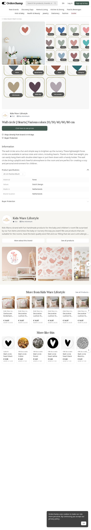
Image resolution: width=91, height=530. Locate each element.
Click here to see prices (25, 128)
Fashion (65, 13)
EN (63, 3)
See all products (67, 240)
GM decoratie (23, 351)
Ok (84, 523)
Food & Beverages (74, 9)
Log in (70, 3)
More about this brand (23, 240)
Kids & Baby (19, 13)
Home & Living (42, 9)
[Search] (55, 3)
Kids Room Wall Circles (13, 19)
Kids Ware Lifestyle (8, 311)
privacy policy (54, 519)
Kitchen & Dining (57, 9)
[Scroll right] (88, 263)
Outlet (73, 13)
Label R (5, 351)
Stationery (55, 13)
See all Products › (82, 292)
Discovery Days (27, 9)
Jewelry (45, 13)
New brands (14, 9)
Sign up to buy (82, 3)
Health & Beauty (33, 13)
